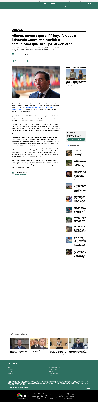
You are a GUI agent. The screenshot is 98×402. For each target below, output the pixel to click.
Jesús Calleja (37, 1)
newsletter (10, 373)
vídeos (44, 6)
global (32, 6)
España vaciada (45, 1)
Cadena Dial (57, 396)
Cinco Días (52, 396)
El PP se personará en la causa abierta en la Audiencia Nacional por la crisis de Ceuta (18, 351)
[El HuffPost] (49, 3)
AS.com (63, 394)
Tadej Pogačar (69, 1)
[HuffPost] (12, 363)
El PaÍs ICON (51, 398)
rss (8, 375)
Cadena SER (59, 394)
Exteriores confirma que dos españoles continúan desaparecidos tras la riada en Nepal (80, 219)
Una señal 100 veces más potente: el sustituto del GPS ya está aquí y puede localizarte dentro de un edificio (80, 210)
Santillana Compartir (53, 394)
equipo (9, 367)
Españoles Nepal (23, 1)
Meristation (70, 398)
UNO (43, 396)
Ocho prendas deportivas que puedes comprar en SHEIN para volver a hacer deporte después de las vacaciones (76, 83)
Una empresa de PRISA (22, 395)
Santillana (46, 394)
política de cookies (53, 369)
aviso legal (51, 371)
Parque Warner (81, 1)
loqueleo (63, 398)
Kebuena (71, 396)
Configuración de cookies (54, 367)
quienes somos (11, 369)
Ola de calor (75, 1)
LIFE (41, 6)
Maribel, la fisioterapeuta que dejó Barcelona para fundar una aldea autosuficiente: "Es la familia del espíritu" (80, 164)
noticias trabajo (59, 6)
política (27, 6)
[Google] (25, 54)
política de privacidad (53, 373)
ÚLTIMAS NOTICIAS (69, 6)
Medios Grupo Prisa (22, 398)
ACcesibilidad (52, 375)
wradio (46, 396)
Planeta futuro (66, 396)
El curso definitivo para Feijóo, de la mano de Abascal (39, 350)
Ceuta (8, 1)
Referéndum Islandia (14, 1)
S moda (57, 398)
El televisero (51, 6)
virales (37, 6)
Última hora (89, 3)
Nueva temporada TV (53, 1)
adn (68, 394)
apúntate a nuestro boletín (76, 139)
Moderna (39, 398)
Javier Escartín (20, 54)
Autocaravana (88, 1)
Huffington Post (35, 396)
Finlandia (94, 1)
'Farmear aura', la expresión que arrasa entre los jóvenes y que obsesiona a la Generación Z (79, 153)
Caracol (72, 394)
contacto (10, 371)
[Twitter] (27, 54)
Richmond (33, 398)
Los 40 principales (40, 394)
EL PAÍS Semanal (62, 396)
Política (17, 30)
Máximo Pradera (62, 1)
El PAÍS (33, 394)
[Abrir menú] (1, 3)
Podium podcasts (46, 398)
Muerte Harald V (31, 1)
